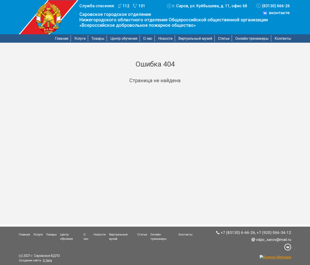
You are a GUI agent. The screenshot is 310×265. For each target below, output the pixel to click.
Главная (61, 38)
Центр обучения (123, 38)
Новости (165, 38)
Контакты (283, 38)
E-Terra (47, 260)
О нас (147, 38)
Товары (97, 38)
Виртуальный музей (195, 38)
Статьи (223, 38)
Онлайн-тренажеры (252, 38)
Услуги (80, 38)
